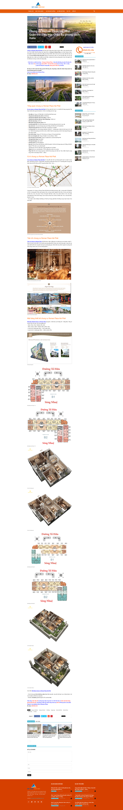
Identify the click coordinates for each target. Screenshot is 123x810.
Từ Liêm (35, 711)
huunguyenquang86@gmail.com (37, 798)
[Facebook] (28, 802)
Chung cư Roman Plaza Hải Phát (34, 50)
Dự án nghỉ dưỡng (50, 11)
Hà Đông (48, 710)
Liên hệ (74, 11)
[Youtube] (41, 802)
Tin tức (68, 11)
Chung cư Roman (42, 710)
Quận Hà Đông (39, 28)
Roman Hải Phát (59, 710)
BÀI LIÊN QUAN (31, 721)
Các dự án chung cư (78, 791)
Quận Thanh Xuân (46, 28)
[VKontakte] (38, 802)
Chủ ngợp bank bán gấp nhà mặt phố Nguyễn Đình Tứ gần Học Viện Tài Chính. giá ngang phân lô (49, 736)
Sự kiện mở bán (61, 11)
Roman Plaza (65, 710)
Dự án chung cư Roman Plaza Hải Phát (36, 109)
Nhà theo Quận (39, 11)
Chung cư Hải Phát (34, 710)
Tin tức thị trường (64, 28)
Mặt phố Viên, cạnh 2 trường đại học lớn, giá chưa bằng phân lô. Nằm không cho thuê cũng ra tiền (34, 736)
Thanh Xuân (30, 711)
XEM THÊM (38, 721)
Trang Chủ (31, 11)
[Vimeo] (35, 802)
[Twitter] (31, 802)
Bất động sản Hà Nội (33, 28)
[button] (94, 11)
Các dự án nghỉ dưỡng (46, 733)
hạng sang (53, 710)
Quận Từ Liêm (52, 28)
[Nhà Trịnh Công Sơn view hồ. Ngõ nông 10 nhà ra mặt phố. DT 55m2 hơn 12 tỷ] (78, 86)
